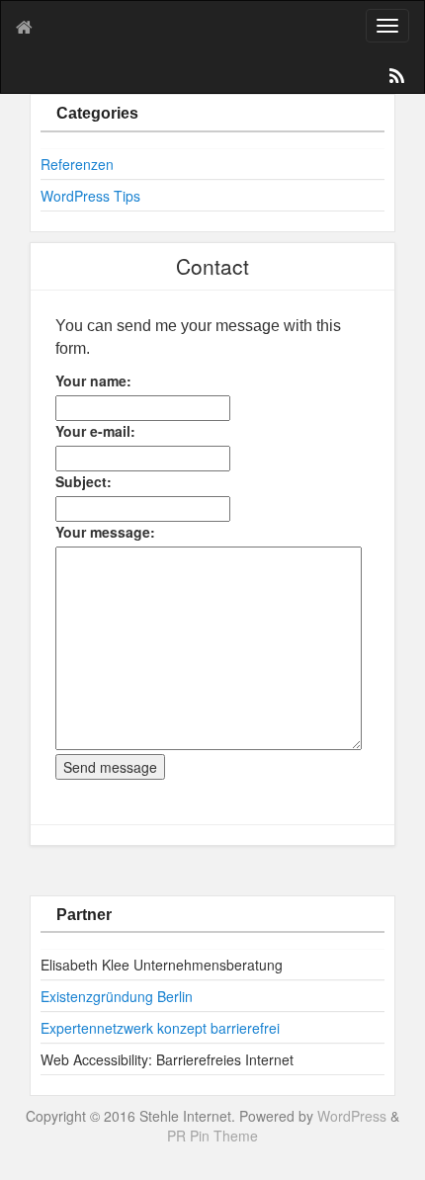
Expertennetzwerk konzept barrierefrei (160, 1028)
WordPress (351, 1116)
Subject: (83, 481)
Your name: (93, 380)
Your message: (105, 532)
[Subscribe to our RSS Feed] (395, 79)
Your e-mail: (95, 431)
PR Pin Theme (212, 1135)
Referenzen (77, 164)
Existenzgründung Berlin (117, 996)
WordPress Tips (90, 196)
